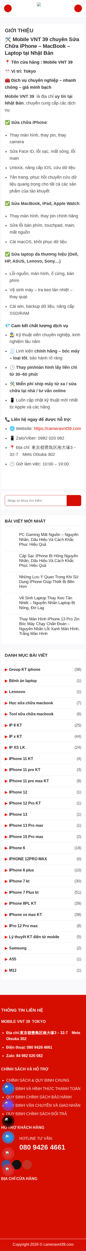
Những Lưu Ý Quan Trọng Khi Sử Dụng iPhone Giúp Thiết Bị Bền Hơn (48, 582)
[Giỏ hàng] (78, 8)
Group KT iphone (24, 669)
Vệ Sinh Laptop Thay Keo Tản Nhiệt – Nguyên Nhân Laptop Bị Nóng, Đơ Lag (47, 603)
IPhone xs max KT (25, 915)
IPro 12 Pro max (23, 926)
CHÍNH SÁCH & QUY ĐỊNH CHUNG (37, 1080)
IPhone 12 (18, 792)
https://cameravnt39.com (57, 428)
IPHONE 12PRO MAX (28, 859)
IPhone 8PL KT (22, 903)
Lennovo (17, 692)
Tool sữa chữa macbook (31, 714)
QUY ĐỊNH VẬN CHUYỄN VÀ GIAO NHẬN (43, 1105)
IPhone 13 (18, 814)
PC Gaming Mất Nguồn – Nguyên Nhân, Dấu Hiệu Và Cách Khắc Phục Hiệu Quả (48, 539)
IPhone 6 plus (21, 870)
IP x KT (15, 736)
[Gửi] (74, 500)
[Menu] (8, 8)
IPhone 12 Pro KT (25, 803)
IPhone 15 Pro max (26, 837)
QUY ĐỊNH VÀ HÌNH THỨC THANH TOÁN (43, 1089)
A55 (12, 959)
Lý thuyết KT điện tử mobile (34, 937)
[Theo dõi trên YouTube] (27, 1164)
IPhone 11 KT (21, 759)
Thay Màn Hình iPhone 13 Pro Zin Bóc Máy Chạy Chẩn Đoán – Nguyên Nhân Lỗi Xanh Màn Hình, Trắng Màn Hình (49, 626)
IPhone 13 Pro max (26, 825)
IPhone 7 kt (19, 881)
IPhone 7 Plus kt (23, 892)
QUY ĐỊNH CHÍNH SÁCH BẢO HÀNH (39, 1097)
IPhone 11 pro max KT (29, 781)
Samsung (18, 948)
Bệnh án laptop (23, 681)
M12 (12, 970)
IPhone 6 (17, 848)
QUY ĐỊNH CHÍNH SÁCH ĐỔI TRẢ (37, 1114)
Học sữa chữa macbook (31, 703)
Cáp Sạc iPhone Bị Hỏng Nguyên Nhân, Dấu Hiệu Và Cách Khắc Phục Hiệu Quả (48, 561)
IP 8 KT (15, 725)
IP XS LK (17, 747)
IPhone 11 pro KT (24, 770)
